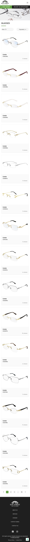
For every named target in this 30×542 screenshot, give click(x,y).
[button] (22, 29)
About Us (15, 510)
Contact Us (15, 525)
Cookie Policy (19, 540)
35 (22, 492)
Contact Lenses (15, 521)
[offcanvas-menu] (27, 3)
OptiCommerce (15, 537)
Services (15, 514)
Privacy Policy (11, 540)
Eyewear (15, 518)
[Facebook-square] (13, 531)
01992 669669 (6, 7)
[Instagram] (17, 531)
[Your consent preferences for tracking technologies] (27, 539)
